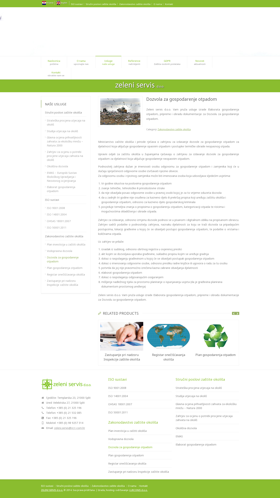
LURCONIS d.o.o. (138, 490)
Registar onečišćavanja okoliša (66, 274)
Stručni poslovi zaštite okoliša (101, 4)
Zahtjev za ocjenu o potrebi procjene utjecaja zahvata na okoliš (65, 156)
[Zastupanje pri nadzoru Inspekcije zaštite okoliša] (122, 322)
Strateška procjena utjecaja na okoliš (66, 122)
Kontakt (169, 4)
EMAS (179, 436)
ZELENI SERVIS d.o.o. (52, 490)
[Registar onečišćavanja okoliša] (168, 322)
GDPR (167, 62)
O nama (158, 4)
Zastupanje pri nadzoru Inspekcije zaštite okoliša (62, 283)
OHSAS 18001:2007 (59, 221)
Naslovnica (54, 62)
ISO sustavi (77, 4)
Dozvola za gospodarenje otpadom (63, 259)
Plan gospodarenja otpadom (215, 355)
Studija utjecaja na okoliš (62, 131)
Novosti (200, 62)
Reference (134, 62)
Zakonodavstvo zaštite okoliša (134, 4)
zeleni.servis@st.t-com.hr (69, 428)
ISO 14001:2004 (56, 214)
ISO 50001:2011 (56, 227)
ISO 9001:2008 (56, 208)
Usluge (108, 62)
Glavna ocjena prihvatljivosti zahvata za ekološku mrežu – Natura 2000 (65, 141)
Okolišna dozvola (57, 166)
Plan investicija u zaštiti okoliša (66, 244)
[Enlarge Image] (120, 98)
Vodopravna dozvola (59, 251)
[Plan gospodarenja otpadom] (215, 322)
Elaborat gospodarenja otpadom (61, 189)
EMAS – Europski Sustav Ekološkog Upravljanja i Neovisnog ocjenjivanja (62, 177)
